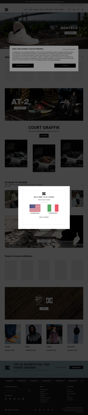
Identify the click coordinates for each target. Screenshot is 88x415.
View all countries (44, 217)
